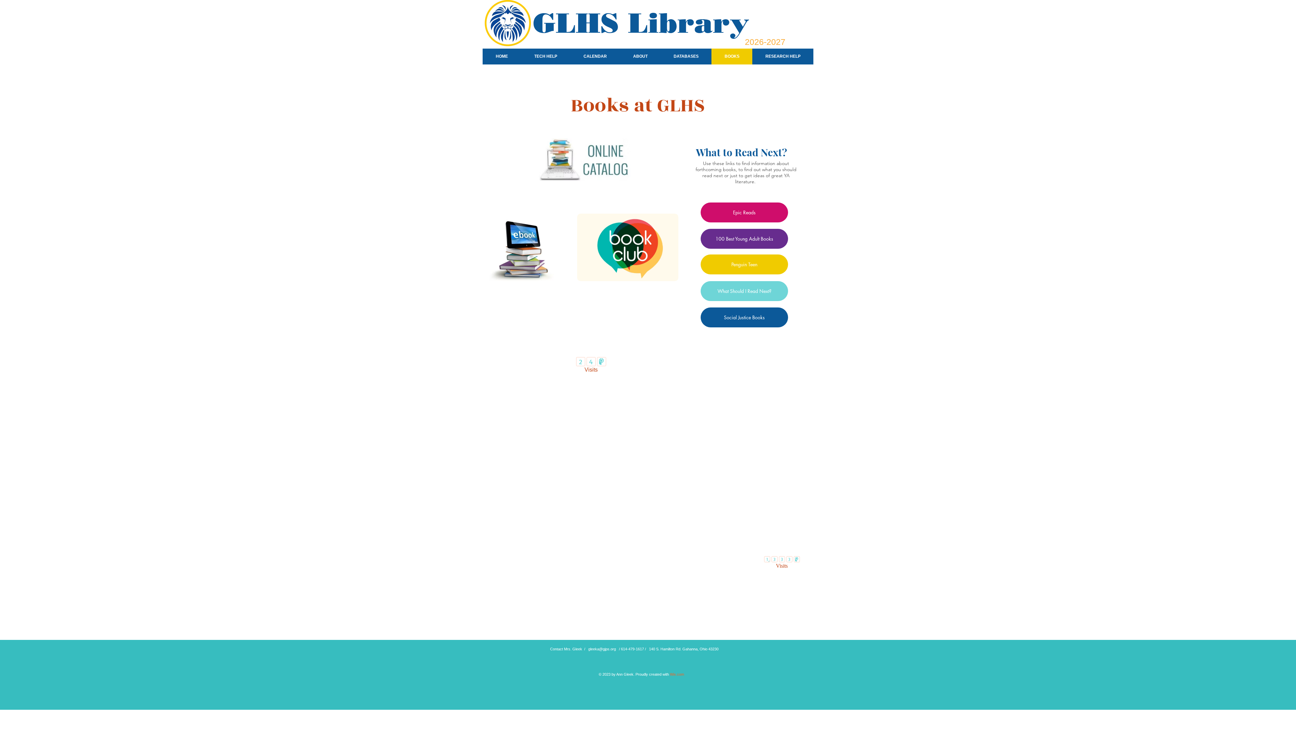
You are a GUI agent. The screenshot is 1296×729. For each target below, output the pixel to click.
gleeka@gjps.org (602, 649)
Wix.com (677, 674)
